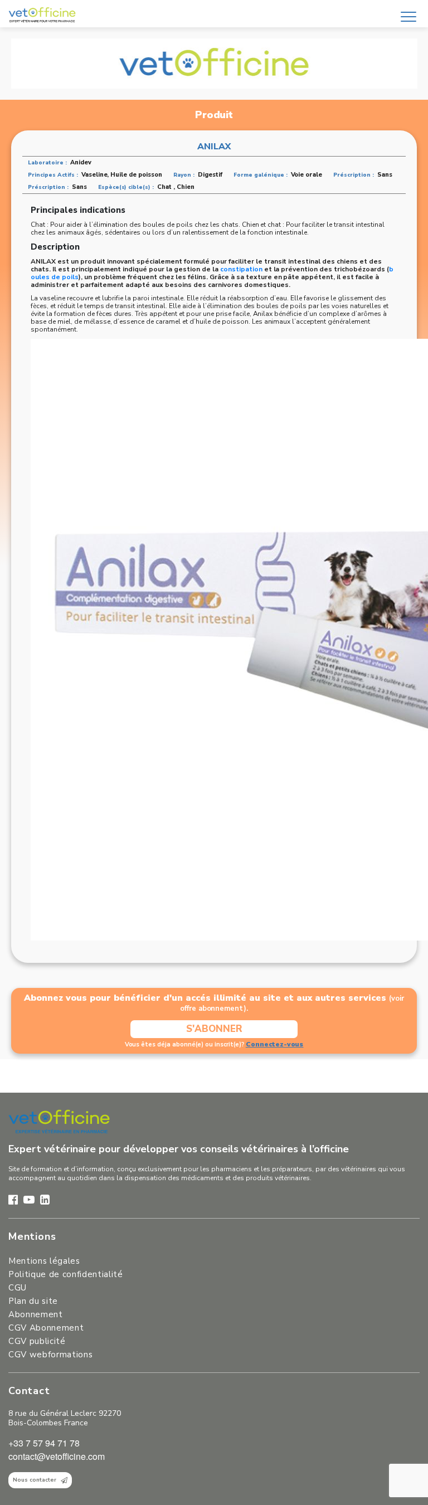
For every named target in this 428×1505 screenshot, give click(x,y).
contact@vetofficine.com (56, 1456)
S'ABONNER (214, 1028)
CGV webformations (50, 1354)
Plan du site (33, 1301)
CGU (17, 1287)
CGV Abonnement (46, 1327)
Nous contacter (34, 1480)
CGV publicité (37, 1341)
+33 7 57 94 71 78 (44, 1442)
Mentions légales (44, 1261)
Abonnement (35, 1314)
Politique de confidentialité (65, 1274)
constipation (242, 269)
